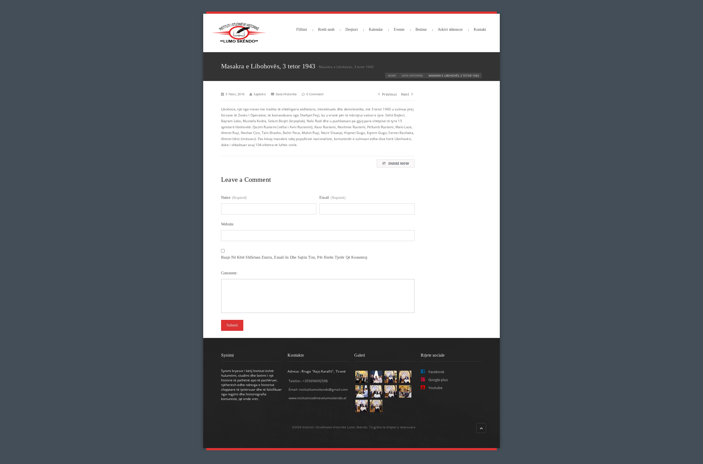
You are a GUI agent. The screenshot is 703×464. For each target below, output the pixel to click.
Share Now (398, 163)
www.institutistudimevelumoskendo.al (317, 398)
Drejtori (351, 29)
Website (227, 224)
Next (405, 94)
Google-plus (438, 379)
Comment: (230, 273)
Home (392, 75)
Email (332, 197)
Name (234, 197)
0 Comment (314, 94)
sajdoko (260, 94)
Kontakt (480, 29)
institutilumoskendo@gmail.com (323, 389)
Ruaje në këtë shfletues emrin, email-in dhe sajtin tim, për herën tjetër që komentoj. (294, 257)
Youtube (435, 387)
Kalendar (376, 29)
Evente (399, 29)
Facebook (436, 371)
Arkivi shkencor (450, 29)
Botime (421, 29)
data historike (412, 75)
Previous (389, 94)
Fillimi (301, 29)
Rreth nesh (326, 29)
